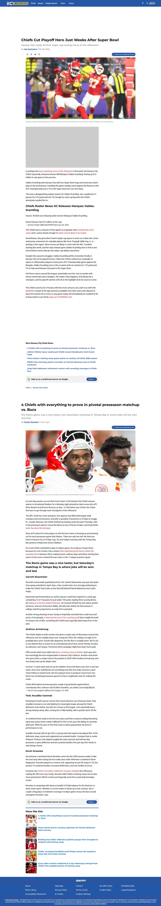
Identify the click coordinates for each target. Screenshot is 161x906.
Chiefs (33, 3)
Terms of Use (82, 890)
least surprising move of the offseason (55, 171)
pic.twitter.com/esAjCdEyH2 (82, 687)
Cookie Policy (105, 890)
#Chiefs (36, 216)
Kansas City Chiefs (40, 388)
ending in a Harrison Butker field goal (44, 603)
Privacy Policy (61, 890)
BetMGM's (30, 291)
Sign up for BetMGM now (60, 297)
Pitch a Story (30, 890)
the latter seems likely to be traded (71, 233)
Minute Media (14, 900)
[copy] (39, 54)
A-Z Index (59, 894)
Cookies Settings (83, 894)
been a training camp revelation (70, 652)
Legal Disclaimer (128, 890)
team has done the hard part (38, 528)
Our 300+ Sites (105, 886)
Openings (59, 886)
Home (28, 388)
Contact (79, 886)
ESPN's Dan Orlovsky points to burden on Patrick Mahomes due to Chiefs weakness (61, 363)
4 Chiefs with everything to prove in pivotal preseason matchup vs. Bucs (61, 348)
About (71, 3)
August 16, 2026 (61, 690)
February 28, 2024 (61, 225)
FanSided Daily (127, 886)
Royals (40, 3)
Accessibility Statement (35, 894)
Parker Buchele (31, 422)
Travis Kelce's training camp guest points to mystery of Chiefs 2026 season (62, 358)
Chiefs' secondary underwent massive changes (58, 771)
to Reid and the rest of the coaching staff (61, 617)
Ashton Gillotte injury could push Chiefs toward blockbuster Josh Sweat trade (60, 353)
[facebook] (142, 3)
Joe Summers (30, 49)
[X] (147, 3)
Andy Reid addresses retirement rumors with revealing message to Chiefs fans (62, 369)
